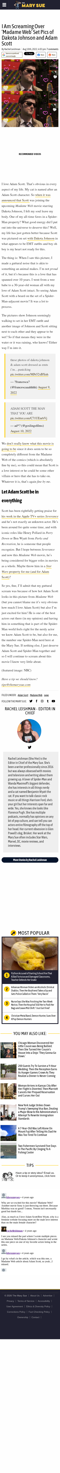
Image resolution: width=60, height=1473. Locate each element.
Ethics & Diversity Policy (38, 1306)
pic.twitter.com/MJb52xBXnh (29, 374)
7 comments (52, 49)
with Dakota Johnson (40, 238)
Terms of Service (25, 1301)
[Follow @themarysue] (31, 702)
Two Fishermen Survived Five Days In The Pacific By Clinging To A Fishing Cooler (37, 1149)
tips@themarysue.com (16, 684)
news (46, 695)
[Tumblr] (48, 702)
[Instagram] (42, 702)
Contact (35, 1317)
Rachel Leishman (12, 49)
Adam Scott (23, 695)
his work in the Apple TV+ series (30, 516)
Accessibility (44, 1301)
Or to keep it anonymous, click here (35, 1176)
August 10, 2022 (21, 431)
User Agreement (14, 1306)
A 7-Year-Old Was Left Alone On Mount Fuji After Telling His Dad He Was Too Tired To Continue (37, 1131)
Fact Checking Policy (39, 1312)
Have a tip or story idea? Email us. (35, 1173)
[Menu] (4, 5)
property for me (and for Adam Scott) (27, 571)
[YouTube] (53, 702)
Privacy (10, 1301)
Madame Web (36, 695)
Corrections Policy (16, 1312)
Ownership (22, 1317)
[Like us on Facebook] (36, 702)
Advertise (47, 1295)
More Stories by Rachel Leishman (30, 860)
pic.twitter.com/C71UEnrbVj (28, 418)
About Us (35, 1295)
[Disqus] (30, 1232)
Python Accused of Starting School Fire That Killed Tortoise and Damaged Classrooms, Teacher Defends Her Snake (31, 976)
